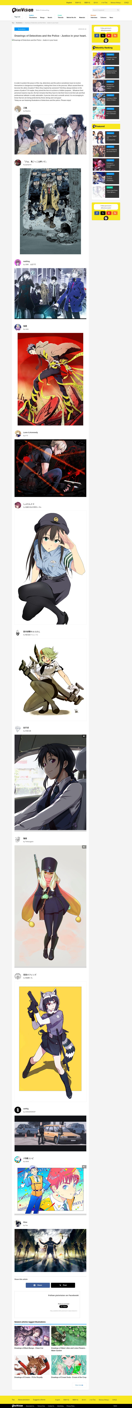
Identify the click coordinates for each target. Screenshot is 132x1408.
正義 (25, 108)
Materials (82, 17)
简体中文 (78, 2)
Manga (42, 17)
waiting (26, 261)
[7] (50, 1215)
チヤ (26, 435)
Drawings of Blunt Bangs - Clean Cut (28, 1348)
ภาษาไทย (104, 2)
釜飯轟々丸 (28, 978)
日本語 (126, 2)
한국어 (96, 2)
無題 (25, 326)
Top (13, 23)
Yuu (26, 1225)
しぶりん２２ (28, 504)
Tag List (17, 17)
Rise (25, 1222)
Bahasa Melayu (116, 2)
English (69, 2)
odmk (27, 1161)
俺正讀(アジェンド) (31, 635)
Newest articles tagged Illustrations (30, 1322)
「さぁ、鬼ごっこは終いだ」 (35, 162)
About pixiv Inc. (30, 1406)
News (111, 17)
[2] (50, 831)
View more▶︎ (79, 1385)
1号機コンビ (28, 1158)
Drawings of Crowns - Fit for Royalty (28, 1377)
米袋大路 (28, 731)
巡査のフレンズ (29, 975)
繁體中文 (87, 2)
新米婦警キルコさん (31, 632)
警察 (25, 838)
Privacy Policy (70, 1406)
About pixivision (24, 1400)
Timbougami (29, 841)
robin (27, 329)
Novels (50, 17)
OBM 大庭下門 (30, 264)
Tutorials (60, 17)
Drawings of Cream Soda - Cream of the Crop (68, 1377)
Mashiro (28, 111)
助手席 (26, 728)
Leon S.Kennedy (30, 432)
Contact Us (51, 1406)
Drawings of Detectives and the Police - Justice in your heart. (41, 23)
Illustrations (33, 17)
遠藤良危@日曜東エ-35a (33, 507)
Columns (103, 17)
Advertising (60, 1406)
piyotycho (28, 164)
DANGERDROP (30, 1112)
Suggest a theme (39, 1400)
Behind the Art (71, 17)
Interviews (94, 17)
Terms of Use (41, 1406)
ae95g (26, 1109)
